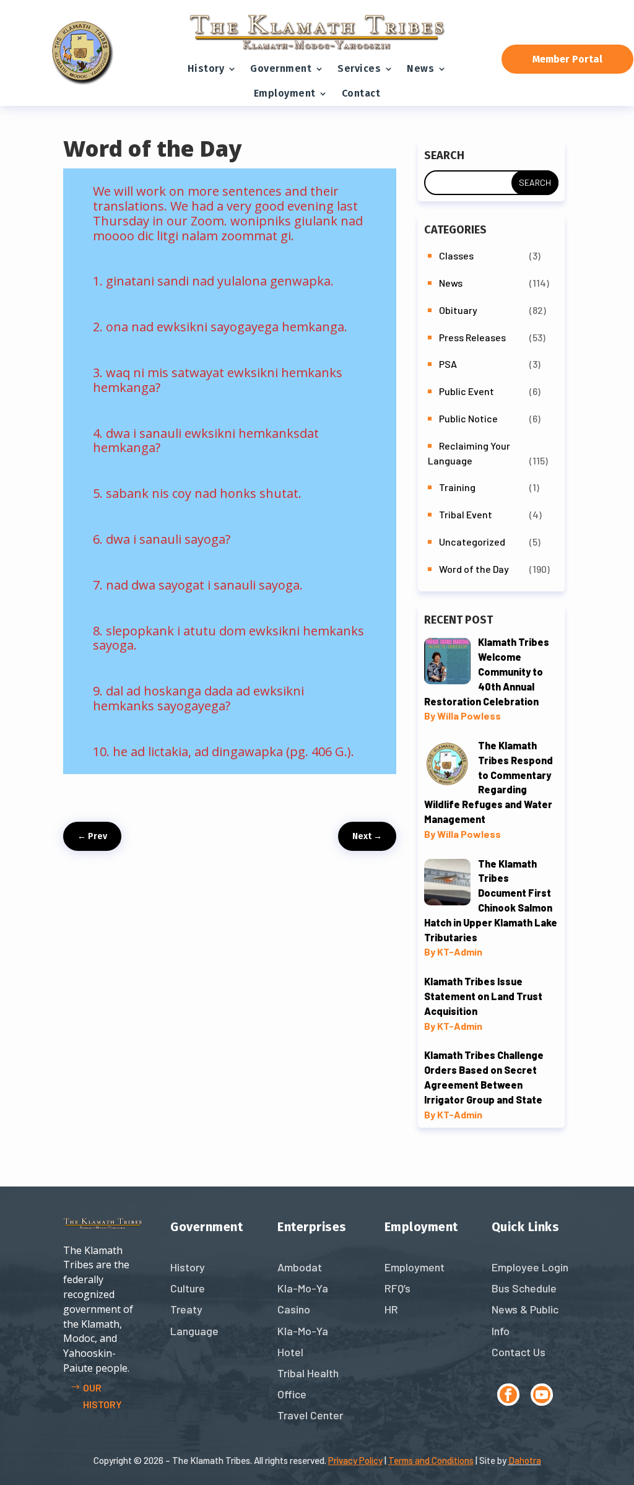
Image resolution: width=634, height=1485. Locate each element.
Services (359, 68)
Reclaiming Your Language (469, 453)
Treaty (186, 1309)
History (206, 68)
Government (280, 68)
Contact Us (518, 1352)
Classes (456, 255)
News (420, 68)
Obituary (458, 310)
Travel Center (310, 1415)
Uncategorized (472, 541)
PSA (448, 364)
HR (391, 1309)
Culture (187, 1288)
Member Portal (567, 59)
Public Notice (468, 418)
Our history (102, 1396)
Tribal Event (465, 514)
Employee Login (530, 1267)
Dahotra (524, 1460)
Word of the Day (474, 569)
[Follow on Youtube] (541, 1394)
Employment (285, 93)
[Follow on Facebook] (508, 1394)
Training (457, 487)
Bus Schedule (524, 1288)
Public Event (466, 391)
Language (194, 1331)
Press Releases (472, 337)
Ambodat (299, 1267)
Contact (361, 93)
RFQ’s (397, 1288)
